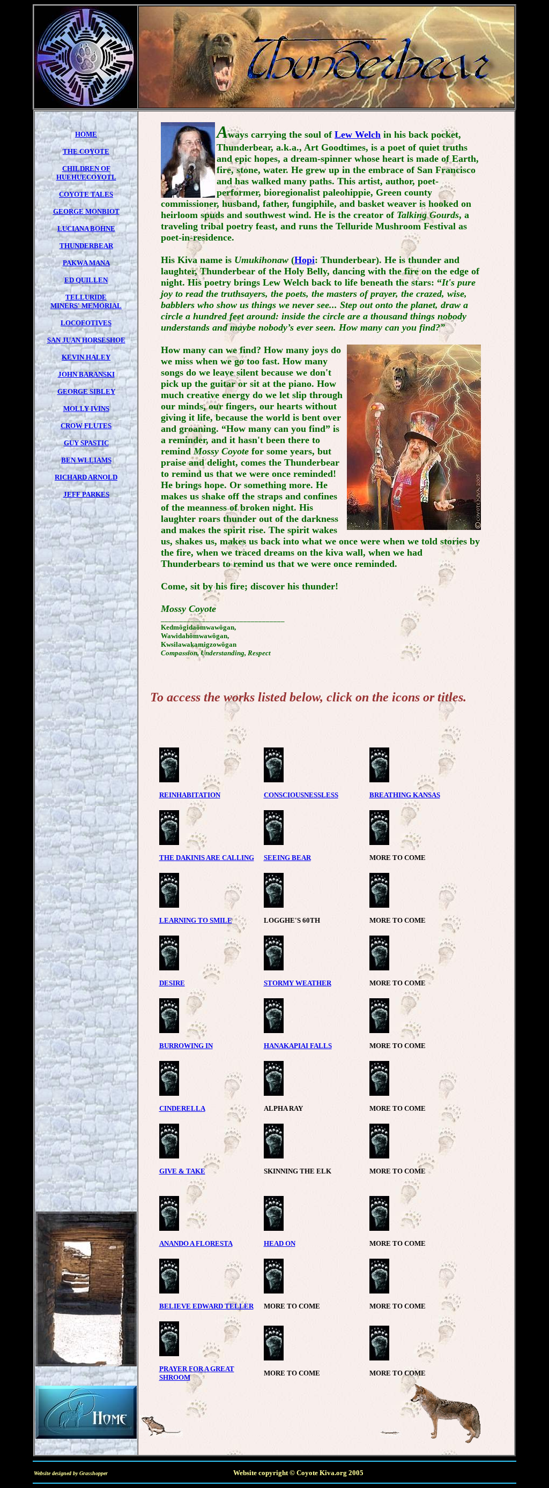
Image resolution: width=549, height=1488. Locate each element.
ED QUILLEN (86, 280)
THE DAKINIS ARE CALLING (206, 858)
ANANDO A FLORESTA (196, 1243)
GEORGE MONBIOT (86, 211)
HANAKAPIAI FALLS (298, 1046)
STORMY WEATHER (297, 983)
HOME (86, 134)
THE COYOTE (86, 151)
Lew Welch (358, 134)
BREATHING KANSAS (404, 795)
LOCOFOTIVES (86, 323)
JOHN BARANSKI (86, 374)
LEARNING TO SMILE (195, 920)
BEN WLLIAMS (86, 460)
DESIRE (172, 983)
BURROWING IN (186, 1046)
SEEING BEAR (287, 858)
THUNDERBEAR (86, 246)
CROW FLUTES (86, 426)
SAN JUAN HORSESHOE (86, 340)
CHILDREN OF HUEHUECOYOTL (86, 172)
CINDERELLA (182, 1108)
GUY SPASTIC (86, 443)
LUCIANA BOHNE (86, 229)
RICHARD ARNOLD (86, 477)
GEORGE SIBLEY (86, 391)
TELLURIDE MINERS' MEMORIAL (86, 301)
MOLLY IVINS (86, 409)
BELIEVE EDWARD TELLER (206, 1306)
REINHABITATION (189, 795)
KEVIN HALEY (86, 357)
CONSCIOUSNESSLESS (301, 795)
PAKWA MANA (86, 263)
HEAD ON (279, 1243)
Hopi (304, 260)
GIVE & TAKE (182, 1171)
